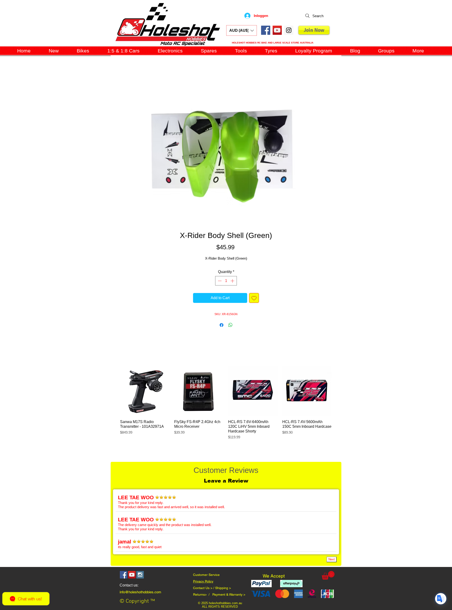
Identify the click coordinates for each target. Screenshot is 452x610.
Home (116, 73)
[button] (241, 30)
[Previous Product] (113, 392)
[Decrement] (219, 281)
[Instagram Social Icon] (140, 575)
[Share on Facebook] (221, 326)
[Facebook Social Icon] (265, 30)
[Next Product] (338, 392)
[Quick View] (145, 392)
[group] (225, 406)
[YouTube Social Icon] (277, 30)
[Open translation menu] (440, 598)
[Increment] (233, 281)
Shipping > (223, 589)
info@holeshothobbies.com (140, 593)
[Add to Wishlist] (254, 299)
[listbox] (241, 30)
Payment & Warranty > (228, 595)
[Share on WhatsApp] (230, 326)
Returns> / (202, 595)
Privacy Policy (203, 582)
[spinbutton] (226, 281)
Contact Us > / (204, 589)
